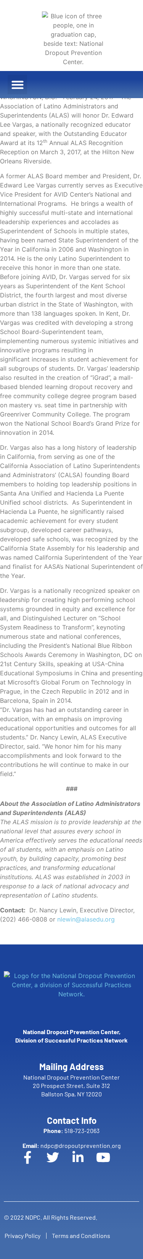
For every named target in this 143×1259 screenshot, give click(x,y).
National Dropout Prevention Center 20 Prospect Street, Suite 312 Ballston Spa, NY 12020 (71, 1085)
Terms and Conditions (81, 1235)
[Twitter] (59, 1163)
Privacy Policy (22, 1235)
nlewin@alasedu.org (86, 919)
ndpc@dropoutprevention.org (71, 1145)
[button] (17, 84)
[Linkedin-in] (84, 1163)
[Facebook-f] (34, 1163)
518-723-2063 (71, 1130)
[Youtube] (109, 1163)
